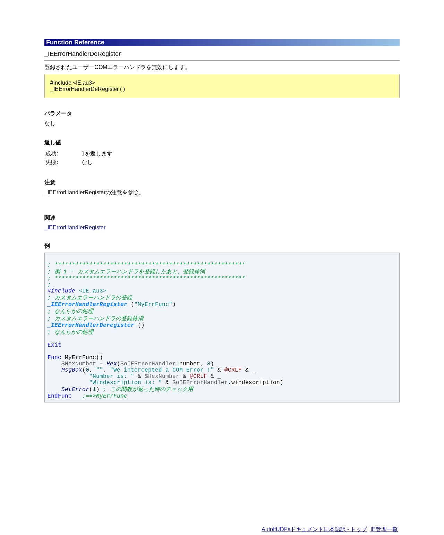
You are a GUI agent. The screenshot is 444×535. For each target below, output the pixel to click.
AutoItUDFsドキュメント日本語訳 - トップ (314, 529)
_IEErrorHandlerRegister (74, 227)
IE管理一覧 (384, 529)
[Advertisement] (212, 19)
